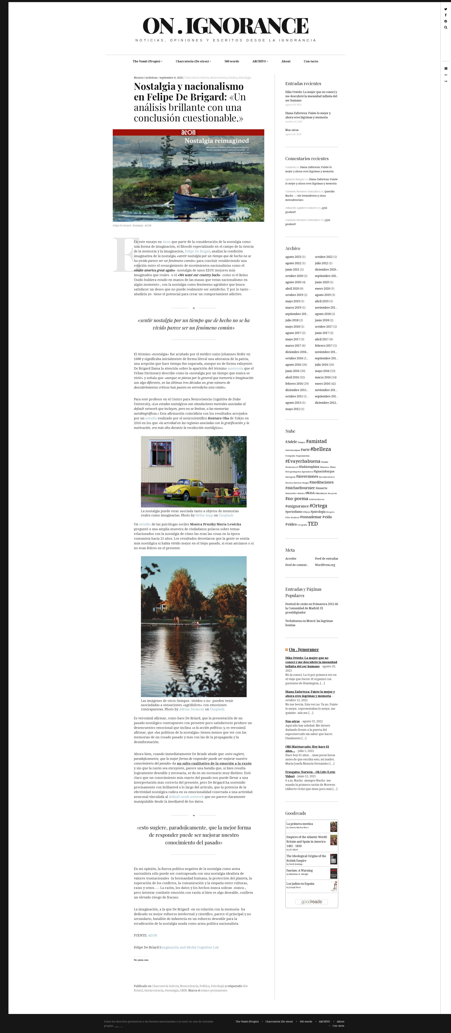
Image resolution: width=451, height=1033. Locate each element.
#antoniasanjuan (292, 450)
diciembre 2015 (295, 390)
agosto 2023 (293, 257)
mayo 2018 (292, 326)
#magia (305, 483)
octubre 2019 (294, 295)
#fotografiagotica (293, 472)
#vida (327, 517)
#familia (324, 462)
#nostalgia (172, 990)
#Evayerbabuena (302, 461)
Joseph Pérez (295, 887)
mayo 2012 (292, 409)
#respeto (330, 512)
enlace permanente (214, 990)
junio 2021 (292, 269)
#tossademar (311, 517)
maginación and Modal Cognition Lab (190, 947)
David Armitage (296, 864)
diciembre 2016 (295, 352)
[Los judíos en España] (333, 891)
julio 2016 (321, 364)
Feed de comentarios (299, 565)
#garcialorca (307, 472)
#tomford (295, 517)
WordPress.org (325, 565)
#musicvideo (291, 493)
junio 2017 (322, 333)
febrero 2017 (323, 345)
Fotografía (302, 525)
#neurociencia (153, 990)
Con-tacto (311, 61)
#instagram (290, 477)
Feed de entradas (326, 558)
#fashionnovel (291, 467)
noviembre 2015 (326, 390)
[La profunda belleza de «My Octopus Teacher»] (446, 81)
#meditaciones (321, 482)
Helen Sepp (204, 515)
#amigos (301, 442)
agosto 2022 (293, 263)
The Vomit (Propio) (146, 61)
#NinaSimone (321, 493)
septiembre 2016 (326, 358)
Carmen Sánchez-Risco (299, 828)
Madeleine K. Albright (298, 874)
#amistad (316, 441)
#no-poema (296, 498)
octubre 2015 (294, 396)
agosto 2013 (293, 402)
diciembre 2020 (325, 269)
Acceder (290, 558)
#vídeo (291, 524)
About (286, 61)
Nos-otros (291, 130)
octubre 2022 (324, 257)
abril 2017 (322, 339)
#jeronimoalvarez (327, 477)
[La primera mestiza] (333, 831)
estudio (151, 418)
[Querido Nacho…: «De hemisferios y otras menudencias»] (446, 75)
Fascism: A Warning (299, 870)
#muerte (321, 488)
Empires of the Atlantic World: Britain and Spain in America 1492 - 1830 (306, 841)
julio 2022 (321, 263)
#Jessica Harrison (293, 483)
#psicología (318, 511)
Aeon (167, 242)
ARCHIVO (259, 61)
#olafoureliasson (316, 499)
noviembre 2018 (326, 307)
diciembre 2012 (325, 402)
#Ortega (318, 505)
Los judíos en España (300, 883)
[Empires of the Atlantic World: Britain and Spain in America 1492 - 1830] (333, 844)
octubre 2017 (324, 326)
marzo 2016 (323, 377)
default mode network (187, 797)
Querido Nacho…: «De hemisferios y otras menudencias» (310, 195)
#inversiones (307, 476)
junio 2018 (322, 320)
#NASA (310, 493)
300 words (231, 61)
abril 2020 (292, 288)
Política (232, 77)
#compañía (290, 456)
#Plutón (306, 512)
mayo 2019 (292, 301)
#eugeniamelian (303, 456)
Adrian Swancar (191, 709)
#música (301, 493)
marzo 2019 (293, 307)
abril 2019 (322, 301)
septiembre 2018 (296, 314)
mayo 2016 (322, 371)
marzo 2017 (293, 345)
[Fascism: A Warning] (333, 877)
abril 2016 (292, 377)
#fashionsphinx (309, 467)
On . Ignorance (225, 24)
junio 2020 (322, 282)
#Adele (291, 442)
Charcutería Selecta (197, 77)
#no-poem (332, 493)
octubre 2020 (294, 276)
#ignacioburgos (324, 471)
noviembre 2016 (326, 352)
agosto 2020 (293, 282)
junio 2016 (292, 371)
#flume (333, 467)
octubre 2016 (294, 358)
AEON (152, 935)
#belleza (320, 449)
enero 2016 (322, 383)
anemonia (236, 368)
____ (117, 1025)
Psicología (245, 77)
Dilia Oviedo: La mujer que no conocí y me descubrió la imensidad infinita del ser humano (311, 96)
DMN (183, 990)
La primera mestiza (299, 824)
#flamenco (324, 467)
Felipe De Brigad (197, 251)
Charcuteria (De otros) (192, 61)
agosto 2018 (323, 314)
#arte (305, 450)
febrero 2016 (294, 383)
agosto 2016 (293, 364)
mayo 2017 (292, 339)
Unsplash (226, 515)
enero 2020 (322, 288)
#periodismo (293, 511)
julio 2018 (291, 320)
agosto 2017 (293, 333)
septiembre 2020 (326, 276)
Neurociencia (218, 77)
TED (313, 524)
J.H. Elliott (293, 850)
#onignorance (297, 506)
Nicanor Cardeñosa (146, 77)
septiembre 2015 (326, 396)
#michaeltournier (300, 488)
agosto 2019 (323, 295)
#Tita (287, 517)
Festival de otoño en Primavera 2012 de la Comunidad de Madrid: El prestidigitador (311, 608)
